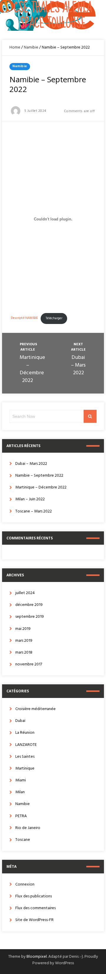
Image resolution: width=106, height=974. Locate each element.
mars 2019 (23, 640)
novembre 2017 (28, 664)
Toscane (22, 839)
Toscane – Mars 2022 (33, 511)
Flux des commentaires (35, 908)
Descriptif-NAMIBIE (24, 318)
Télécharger (54, 318)
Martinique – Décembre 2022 (32, 369)
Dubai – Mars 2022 (78, 365)
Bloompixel (36, 956)
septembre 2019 (29, 616)
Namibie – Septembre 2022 (39, 475)
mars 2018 (23, 652)
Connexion (24, 884)
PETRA (21, 816)
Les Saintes (24, 756)
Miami (20, 780)
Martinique (24, 768)
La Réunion (24, 732)
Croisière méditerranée (35, 709)
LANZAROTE (26, 744)
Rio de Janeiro (27, 828)
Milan (20, 792)
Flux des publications (33, 896)
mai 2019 (23, 628)
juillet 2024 (25, 593)
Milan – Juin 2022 (30, 499)
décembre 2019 (29, 605)
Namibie (31, 47)
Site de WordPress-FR (34, 920)
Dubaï (20, 720)
